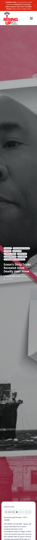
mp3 (13, 517)
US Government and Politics (14, 259)
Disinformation (10, 256)
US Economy (22, 256)
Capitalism (17, 251)
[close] (34, 5)
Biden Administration (21, 248)
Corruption (22, 253)
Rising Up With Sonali (13, 276)
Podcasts (8, 248)
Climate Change (10, 253)
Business (8, 251)
